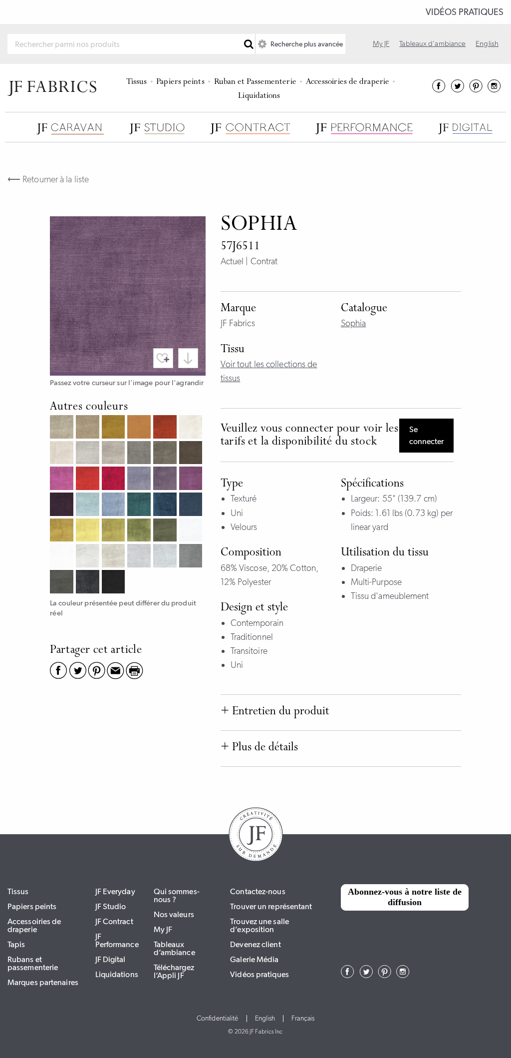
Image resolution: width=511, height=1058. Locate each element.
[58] (192, 480)
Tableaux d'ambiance (432, 43)
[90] (192, 531)
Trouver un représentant (271, 906)
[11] (63, 428)
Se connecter (426, 435)
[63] (115, 506)
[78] (166, 531)
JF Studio (110, 906)
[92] (89, 557)
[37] (140, 454)
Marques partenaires (42, 982)
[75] (140, 531)
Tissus (136, 82)
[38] (166, 454)
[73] (89, 531)
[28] (166, 428)
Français (302, 1018)
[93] (115, 557)
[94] (140, 557)
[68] (166, 506)
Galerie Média (254, 959)
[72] (63, 531)
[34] (115, 454)
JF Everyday (115, 891)
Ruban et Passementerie (255, 82)
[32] (89, 454)
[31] (63, 454)
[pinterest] (476, 89)
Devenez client (255, 944)
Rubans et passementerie (32, 963)
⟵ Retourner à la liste (48, 179)
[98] (89, 583)
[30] (192, 428)
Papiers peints (180, 82)
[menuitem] (138, 81)
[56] (166, 480)
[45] (89, 480)
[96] (192, 557)
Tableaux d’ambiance (174, 948)
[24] (140, 428)
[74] (115, 531)
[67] (140, 506)
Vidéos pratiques (465, 11)
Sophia (353, 323)
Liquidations (259, 96)
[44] (63, 480)
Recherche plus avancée (306, 44)
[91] (63, 557)
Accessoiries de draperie (347, 82)
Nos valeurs (174, 914)
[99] (115, 583)
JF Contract (114, 921)
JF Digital (110, 959)
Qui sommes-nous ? (177, 895)
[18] (115, 428)
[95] (166, 557)
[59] (63, 506)
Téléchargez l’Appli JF (174, 971)
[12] (89, 428)
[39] (192, 454)
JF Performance (117, 940)
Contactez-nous (257, 891)
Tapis (16, 944)
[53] (140, 480)
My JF (381, 43)
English (487, 43)
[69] (192, 506)
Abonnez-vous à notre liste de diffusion (405, 897)
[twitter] (457, 89)
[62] (89, 506)
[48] (115, 480)
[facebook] (439, 89)
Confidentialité (218, 1018)
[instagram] (494, 89)
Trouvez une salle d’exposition (259, 925)
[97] (63, 583)
